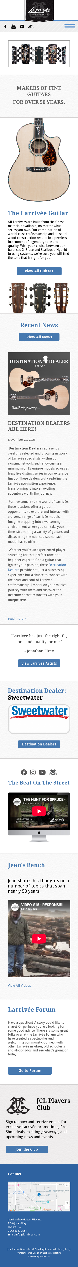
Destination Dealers (39, 744)
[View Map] (39, 1210)
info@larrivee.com (27, 1234)
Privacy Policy (64, 1249)
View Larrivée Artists (39, 663)
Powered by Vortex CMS (39, 1257)
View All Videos (19, 986)
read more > (17, 619)
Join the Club (27, 1149)
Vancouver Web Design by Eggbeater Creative (39, 1253)
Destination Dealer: (37, 694)
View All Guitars (39, 271)
